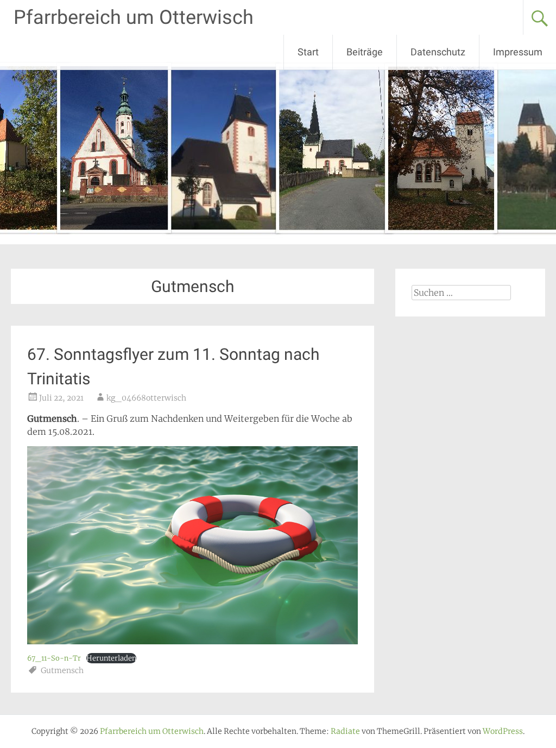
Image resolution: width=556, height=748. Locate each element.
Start (308, 52)
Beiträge (364, 52)
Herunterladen (111, 658)
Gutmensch (62, 670)
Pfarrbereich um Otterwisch (134, 17)
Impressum (517, 52)
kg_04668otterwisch (146, 398)
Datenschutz (437, 52)
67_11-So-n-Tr (54, 658)
